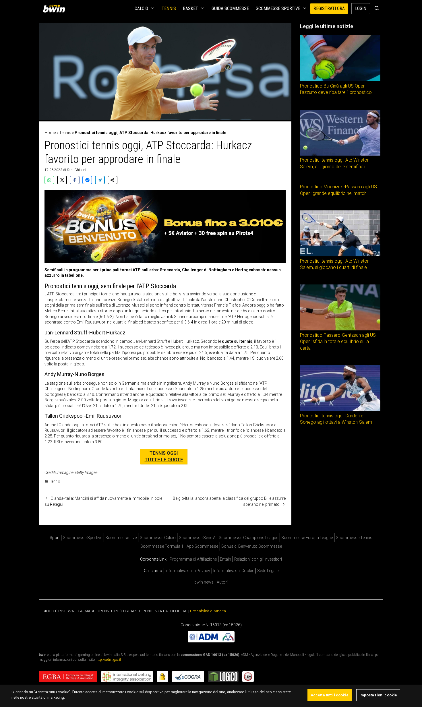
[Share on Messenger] (87, 180)
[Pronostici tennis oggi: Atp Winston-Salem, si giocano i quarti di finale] (340, 255)
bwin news (204, 582)
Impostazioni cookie (378, 695)
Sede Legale (267, 570)
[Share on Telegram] (100, 180)
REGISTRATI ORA (329, 8)
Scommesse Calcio (158, 537)
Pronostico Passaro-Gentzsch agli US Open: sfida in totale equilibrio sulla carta (338, 341)
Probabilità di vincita (208, 611)
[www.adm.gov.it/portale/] (211, 641)
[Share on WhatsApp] (49, 180)
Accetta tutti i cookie (330, 695)
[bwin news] (55, 8)
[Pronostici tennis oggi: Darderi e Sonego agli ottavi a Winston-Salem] (340, 409)
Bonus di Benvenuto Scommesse (251, 546)
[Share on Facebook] (75, 180)
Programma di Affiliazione (193, 559)
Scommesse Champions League (248, 537)
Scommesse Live (121, 537)
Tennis (169, 8)
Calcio (141, 8)
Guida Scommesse (230, 8)
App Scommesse (202, 546)
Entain (225, 559)
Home (50, 132)
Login (360, 8)
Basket (190, 8)
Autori (222, 582)
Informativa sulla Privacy (187, 570)
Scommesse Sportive (278, 8)
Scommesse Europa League (307, 537)
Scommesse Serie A (197, 537)
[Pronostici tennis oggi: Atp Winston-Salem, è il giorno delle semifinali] (340, 154)
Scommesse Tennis (354, 537)
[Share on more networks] (112, 180)
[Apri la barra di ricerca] (376, 8)
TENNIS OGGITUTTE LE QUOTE (164, 456)
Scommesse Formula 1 (161, 546)
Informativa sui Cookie (233, 570)
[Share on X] (62, 180)
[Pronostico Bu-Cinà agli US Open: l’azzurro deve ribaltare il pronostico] (340, 80)
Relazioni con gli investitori (258, 559)
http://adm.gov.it (108, 660)
